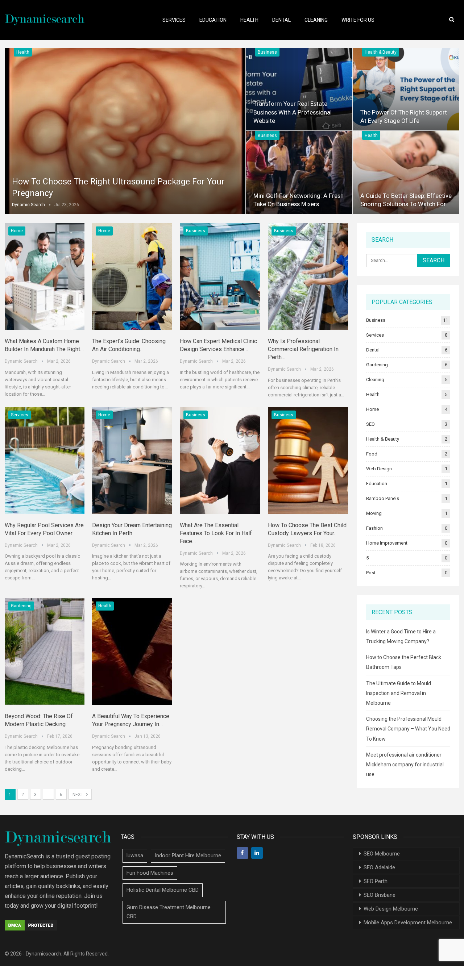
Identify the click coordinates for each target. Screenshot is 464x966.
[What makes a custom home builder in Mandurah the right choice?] (45, 276)
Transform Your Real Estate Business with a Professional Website (292, 112)
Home (17, 230)
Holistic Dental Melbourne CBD (163, 890)
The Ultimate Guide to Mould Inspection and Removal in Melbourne (398, 693)
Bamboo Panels (382, 498)
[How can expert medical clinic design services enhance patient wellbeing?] (220, 276)
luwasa (135, 855)
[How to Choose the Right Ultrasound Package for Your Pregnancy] (125, 131)
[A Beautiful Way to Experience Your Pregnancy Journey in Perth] (132, 651)
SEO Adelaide (379, 867)
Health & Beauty (381, 52)
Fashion (374, 528)
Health (249, 20)
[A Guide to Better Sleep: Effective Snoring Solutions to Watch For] (406, 172)
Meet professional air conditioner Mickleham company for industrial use (405, 764)
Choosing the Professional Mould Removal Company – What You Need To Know (408, 728)
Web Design (379, 468)
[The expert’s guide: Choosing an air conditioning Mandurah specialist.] (132, 276)
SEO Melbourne (382, 853)
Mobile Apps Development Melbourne (408, 922)
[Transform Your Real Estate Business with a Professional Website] (299, 89)
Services (174, 20)
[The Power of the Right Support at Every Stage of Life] (406, 89)
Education (213, 20)
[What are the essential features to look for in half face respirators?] (220, 460)
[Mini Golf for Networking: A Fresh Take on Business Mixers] (299, 172)
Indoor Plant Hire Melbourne (188, 855)
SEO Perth (376, 881)
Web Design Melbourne (391, 908)
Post (371, 572)
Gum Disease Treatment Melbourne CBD (169, 912)
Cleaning (316, 20)
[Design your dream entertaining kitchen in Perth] (132, 460)
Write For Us (357, 20)
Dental (281, 20)
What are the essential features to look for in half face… (216, 533)
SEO (370, 424)
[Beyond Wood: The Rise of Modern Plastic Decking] (45, 651)
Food (371, 454)
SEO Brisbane (379, 895)
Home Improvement (386, 543)
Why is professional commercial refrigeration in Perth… (303, 349)
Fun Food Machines (150, 873)
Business (267, 52)
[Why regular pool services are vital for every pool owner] (45, 460)
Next (78, 794)
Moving (374, 513)
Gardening (21, 605)
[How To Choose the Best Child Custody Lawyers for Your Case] (308, 460)
